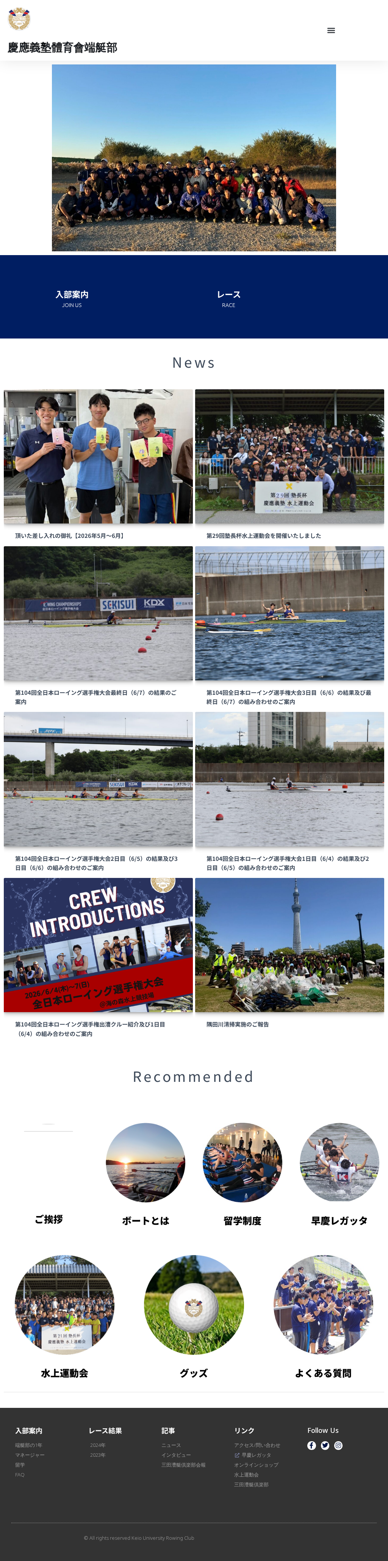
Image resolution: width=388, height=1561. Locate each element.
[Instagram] (338, 1445)
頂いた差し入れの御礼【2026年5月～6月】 (71, 535)
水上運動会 (64, 1372)
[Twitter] (325, 1445)
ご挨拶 (48, 1219)
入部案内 (72, 294)
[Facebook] (311, 1445)
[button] (331, 30)
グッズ (194, 1372)
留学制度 (242, 1220)
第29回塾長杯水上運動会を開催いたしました (264, 535)
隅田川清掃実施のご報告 (238, 1024)
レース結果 (105, 1430)
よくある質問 (323, 1372)
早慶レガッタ (339, 1220)
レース (228, 294)
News (194, 361)
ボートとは (145, 1220)
